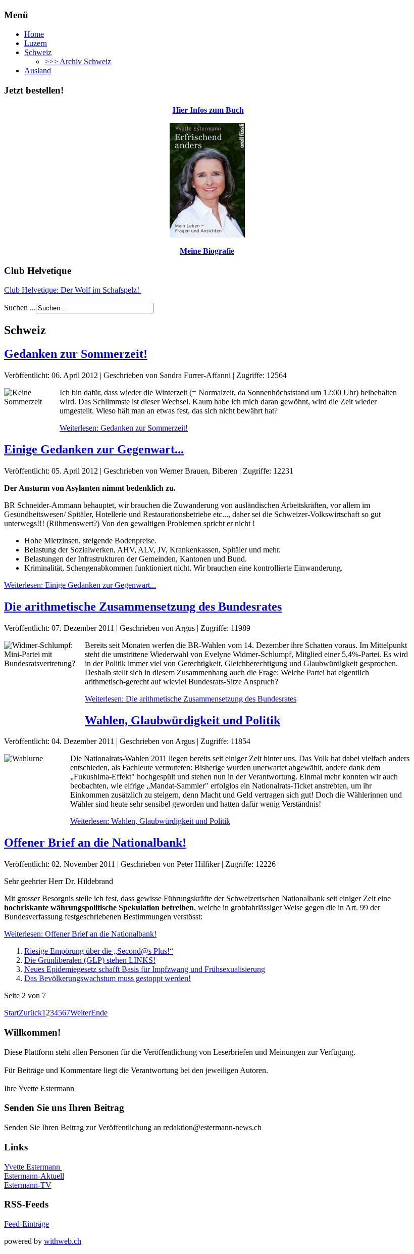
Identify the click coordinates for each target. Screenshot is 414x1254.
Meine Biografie (207, 251)
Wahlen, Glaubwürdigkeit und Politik (182, 720)
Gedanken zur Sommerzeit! (75, 353)
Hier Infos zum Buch (208, 110)
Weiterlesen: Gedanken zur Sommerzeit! (124, 428)
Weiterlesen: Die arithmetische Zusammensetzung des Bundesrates (190, 698)
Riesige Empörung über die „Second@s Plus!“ (98, 951)
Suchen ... (20, 307)
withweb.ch (62, 1241)
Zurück (30, 1012)
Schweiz (37, 52)
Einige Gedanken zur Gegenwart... (94, 449)
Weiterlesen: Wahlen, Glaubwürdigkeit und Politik (150, 821)
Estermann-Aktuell (34, 1176)
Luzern (35, 43)
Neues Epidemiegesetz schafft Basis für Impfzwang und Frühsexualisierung (144, 969)
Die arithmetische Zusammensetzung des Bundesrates (143, 606)
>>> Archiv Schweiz (77, 61)
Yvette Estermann (33, 1167)
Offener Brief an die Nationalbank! (95, 842)
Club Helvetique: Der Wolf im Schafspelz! (72, 290)
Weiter (80, 1012)
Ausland (37, 70)
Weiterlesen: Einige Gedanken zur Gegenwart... (80, 585)
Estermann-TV (27, 1185)
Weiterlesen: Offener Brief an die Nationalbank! (80, 934)
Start (11, 1012)
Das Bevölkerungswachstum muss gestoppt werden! (107, 978)
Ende (99, 1012)
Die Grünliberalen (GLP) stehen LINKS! (90, 960)
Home (34, 34)
